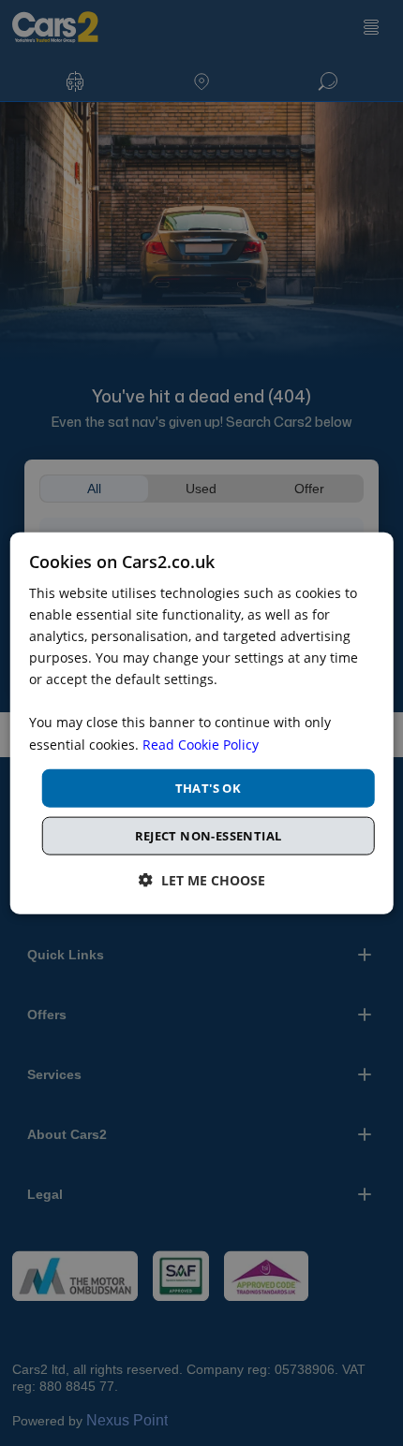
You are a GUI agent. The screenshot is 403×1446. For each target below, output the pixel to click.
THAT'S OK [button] (208, 787)
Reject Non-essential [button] (208, 835)
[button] (202, 880)
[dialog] (202, 723)
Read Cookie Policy (200, 743)
